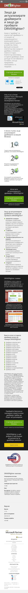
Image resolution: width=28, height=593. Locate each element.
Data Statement (14, 582)
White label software (14, 571)
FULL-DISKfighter (14, 547)
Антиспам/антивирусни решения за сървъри (14, 542)
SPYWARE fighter (14, 551)
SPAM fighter (14, 545)
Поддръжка (14, 559)
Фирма (14, 555)
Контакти (14, 557)
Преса (14, 558)
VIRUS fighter (14, 550)
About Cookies (7, 582)
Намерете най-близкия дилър (14, 568)
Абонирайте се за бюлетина (14, 562)
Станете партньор (14, 566)
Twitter (14, 576)
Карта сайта (15, 584)
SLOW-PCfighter (14, 546)
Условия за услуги (7, 584)
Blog (14, 561)
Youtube (14, 578)
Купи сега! (6, 585)
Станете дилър (14, 567)
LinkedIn (14, 579)
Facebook (15, 575)
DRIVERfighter (14, 549)
